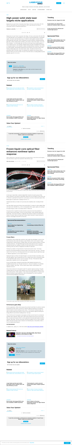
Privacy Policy (32, 442)
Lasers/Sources (23, 9)
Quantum (34, 9)
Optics (29, 9)
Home (7, 14)
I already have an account (26, 139)
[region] (26, 128)
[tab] (9, 126)
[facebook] (22, 32)
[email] (29, 32)
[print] (44, 32)
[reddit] (27, 32)
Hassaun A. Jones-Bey (11, 28)
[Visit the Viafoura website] (42, 131)
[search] (9, 3)
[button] (7, 3)
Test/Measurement (41, 9)
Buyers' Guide (49, 9)
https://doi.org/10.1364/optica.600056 (35, 326)
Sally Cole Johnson (10, 161)
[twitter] (25, 32)
